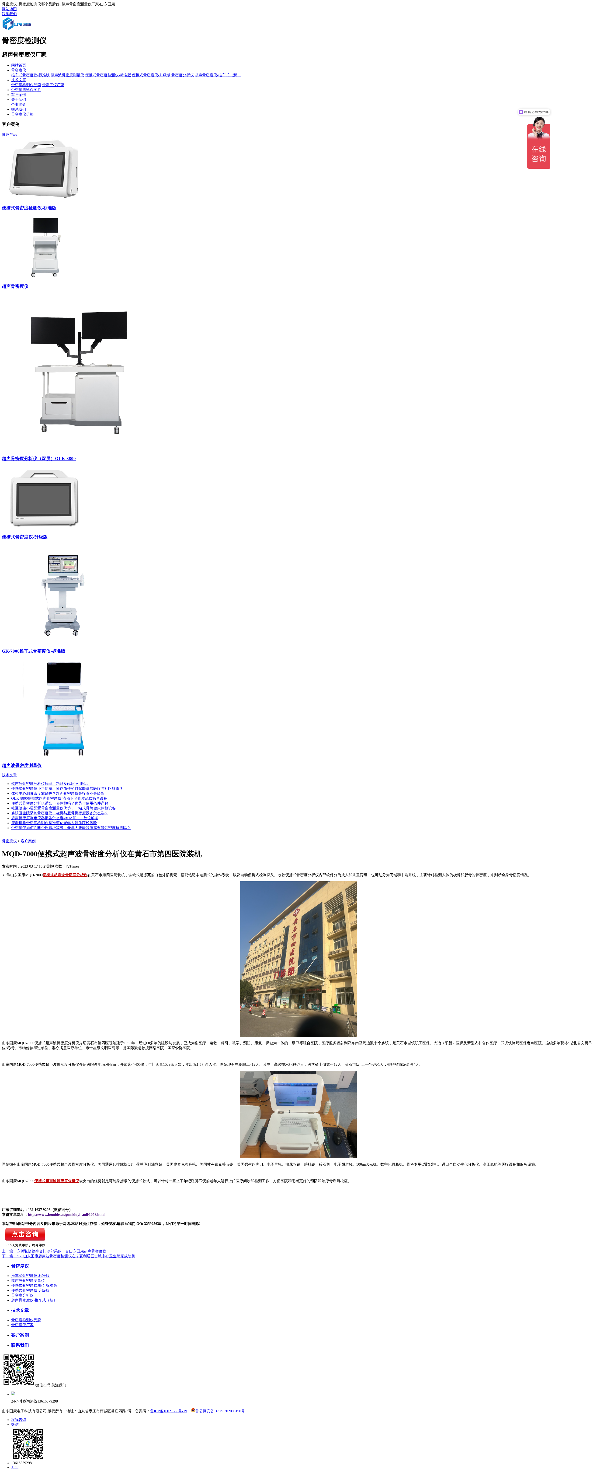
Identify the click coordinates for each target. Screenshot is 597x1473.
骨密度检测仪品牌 (26, 85)
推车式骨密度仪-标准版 (30, 75)
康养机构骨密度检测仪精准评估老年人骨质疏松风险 (54, 823)
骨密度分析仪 (182, 75)
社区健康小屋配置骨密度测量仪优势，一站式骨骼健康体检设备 (63, 808)
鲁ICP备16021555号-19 (168, 1411)
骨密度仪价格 (22, 114)
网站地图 (9, 9)
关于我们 (18, 100)
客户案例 (18, 95)
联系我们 (9, 14)
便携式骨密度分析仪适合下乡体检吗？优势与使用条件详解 (59, 803)
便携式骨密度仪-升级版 (151, 75)
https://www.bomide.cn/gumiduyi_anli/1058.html (66, 1214)
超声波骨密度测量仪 (67, 75)
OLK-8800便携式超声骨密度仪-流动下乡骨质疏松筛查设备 (59, 798)
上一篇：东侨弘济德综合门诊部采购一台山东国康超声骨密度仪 (54, 1251)
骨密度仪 (18, 70)
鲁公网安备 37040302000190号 (220, 1410)
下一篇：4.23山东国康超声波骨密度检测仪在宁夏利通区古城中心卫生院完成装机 (68, 1256)
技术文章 (18, 80)
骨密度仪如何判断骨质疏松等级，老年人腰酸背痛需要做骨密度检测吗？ (71, 828)
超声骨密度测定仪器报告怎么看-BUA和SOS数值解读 (54, 818)
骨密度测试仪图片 (26, 90)
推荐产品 (9, 135)
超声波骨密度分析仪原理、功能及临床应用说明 (50, 784)
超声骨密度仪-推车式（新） (218, 75)
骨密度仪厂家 (53, 85)
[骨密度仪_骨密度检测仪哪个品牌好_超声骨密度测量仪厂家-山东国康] (23, 29)
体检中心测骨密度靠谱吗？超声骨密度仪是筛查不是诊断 (57, 793)
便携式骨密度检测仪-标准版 (108, 75)
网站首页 (18, 65)
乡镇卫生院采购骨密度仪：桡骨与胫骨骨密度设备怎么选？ (59, 813)
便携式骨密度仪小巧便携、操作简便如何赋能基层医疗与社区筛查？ (67, 789)
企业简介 (18, 104)
